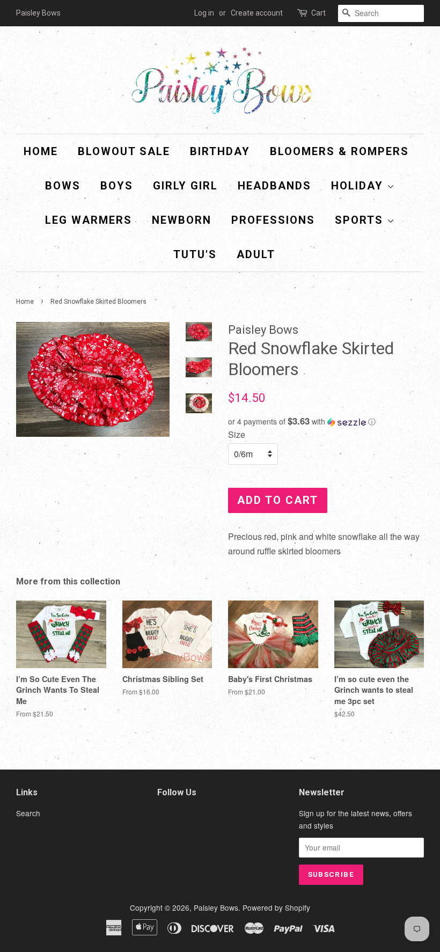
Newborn (181, 220)
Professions (273, 220)
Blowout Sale (124, 151)
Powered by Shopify (276, 907)
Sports (361, 220)
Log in (204, 13)
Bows (62, 185)
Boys (116, 185)
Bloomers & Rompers (339, 151)
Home (41, 151)
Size (236, 434)
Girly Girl (185, 185)
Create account (257, 13)
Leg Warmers (88, 220)
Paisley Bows (216, 907)
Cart (318, 13)
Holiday (359, 185)
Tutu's (195, 254)
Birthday (220, 151)
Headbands (274, 185)
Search (28, 813)
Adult (256, 254)
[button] (326, 421)
